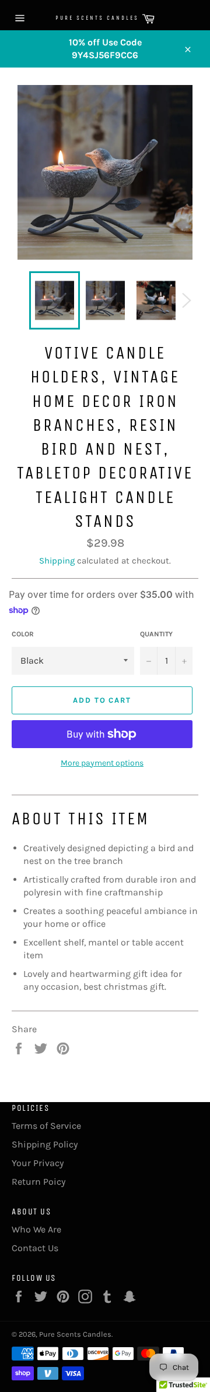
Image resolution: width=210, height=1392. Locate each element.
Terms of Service (46, 1125)
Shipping (57, 560)
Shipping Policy (45, 1144)
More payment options (102, 763)
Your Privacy (38, 1162)
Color (23, 634)
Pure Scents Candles (80, 18)
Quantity (156, 634)
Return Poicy (38, 1181)
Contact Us (35, 1247)
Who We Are (36, 1229)
